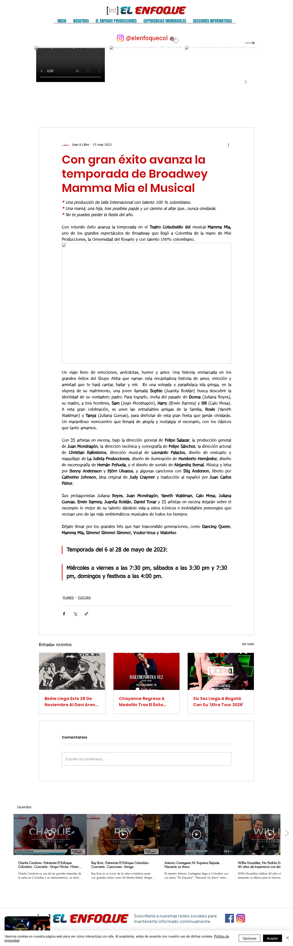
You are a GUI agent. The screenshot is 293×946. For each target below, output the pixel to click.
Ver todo (248, 644)
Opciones (249, 938)
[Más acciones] (228, 145)
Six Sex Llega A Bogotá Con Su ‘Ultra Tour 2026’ (218, 702)
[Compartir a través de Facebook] (64, 614)
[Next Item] (245, 82)
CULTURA (84, 597)
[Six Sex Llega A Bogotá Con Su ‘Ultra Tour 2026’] (221, 671)
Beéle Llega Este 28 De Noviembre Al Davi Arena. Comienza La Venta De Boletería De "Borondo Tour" (72, 702)
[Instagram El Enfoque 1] (240, 918)
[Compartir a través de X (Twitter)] (75, 614)
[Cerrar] (287, 938)
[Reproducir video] (50, 834)
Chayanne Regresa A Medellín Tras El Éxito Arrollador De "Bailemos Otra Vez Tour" (144, 702)
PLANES (68, 597)
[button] (81, 22)
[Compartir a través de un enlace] (86, 614)
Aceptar (272, 938)
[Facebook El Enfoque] (229, 918)
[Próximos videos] (286, 833)
